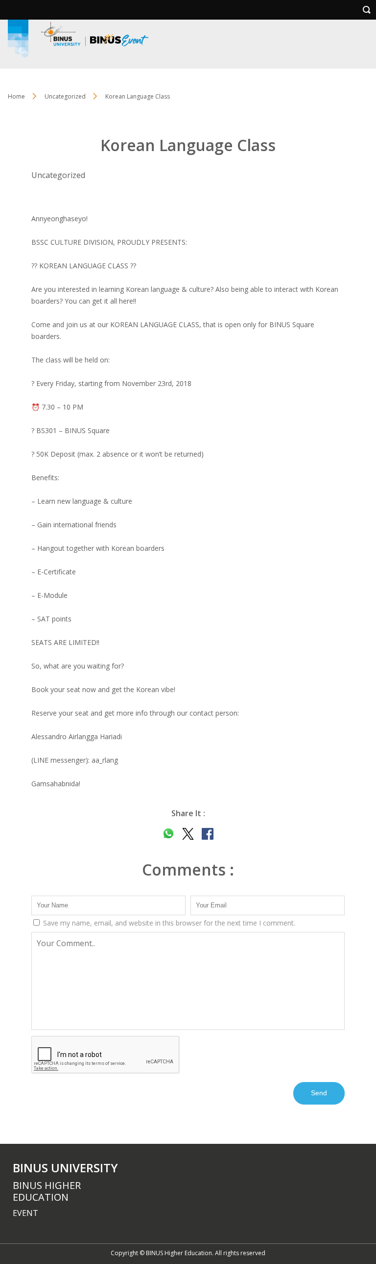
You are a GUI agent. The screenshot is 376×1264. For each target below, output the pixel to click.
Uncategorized (65, 96)
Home (16, 96)
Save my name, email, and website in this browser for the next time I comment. (168, 923)
